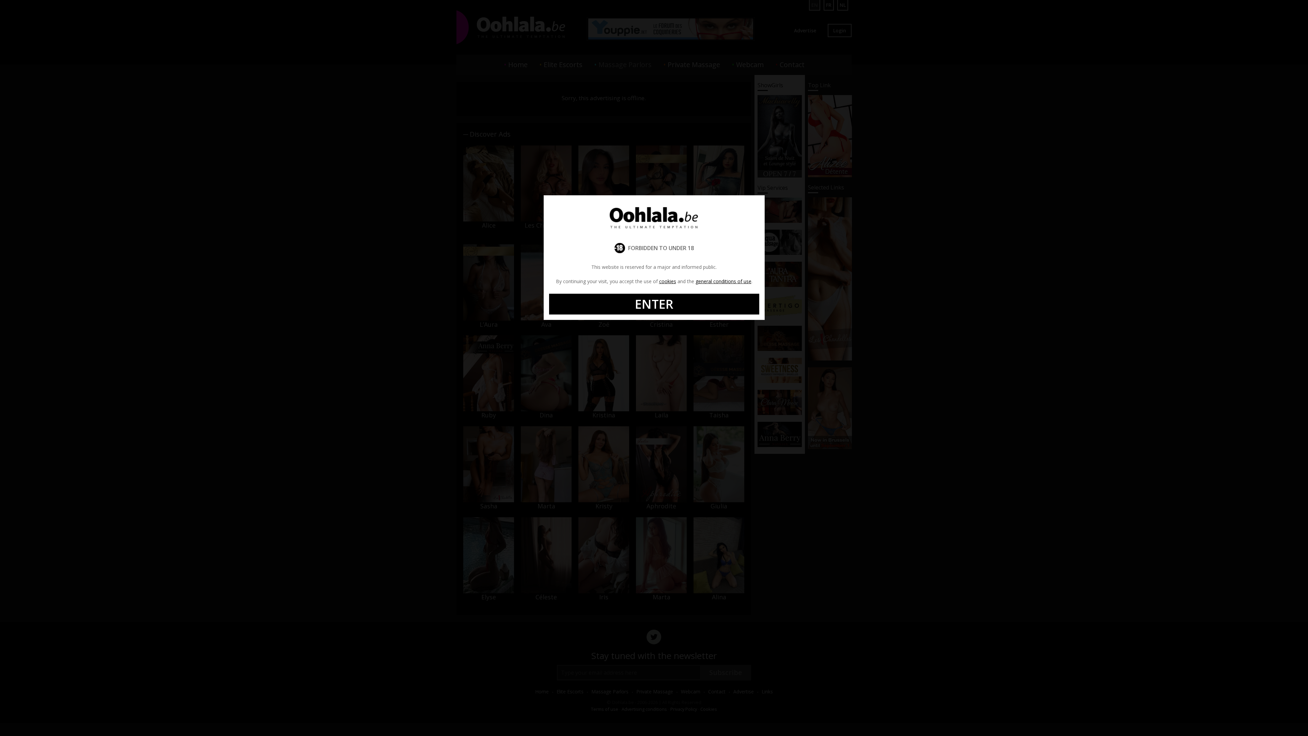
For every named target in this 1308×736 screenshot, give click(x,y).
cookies (667, 281)
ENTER (654, 304)
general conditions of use (723, 281)
